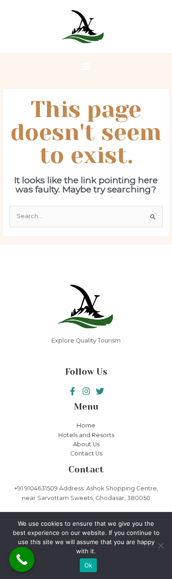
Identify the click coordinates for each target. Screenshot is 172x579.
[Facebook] (72, 391)
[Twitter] (86, 391)
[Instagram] (100, 391)
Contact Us (86, 453)
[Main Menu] (86, 66)
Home (86, 425)
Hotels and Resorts (86, 435)
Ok (88, 565)
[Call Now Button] (21, 559)
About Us (86, 444)
